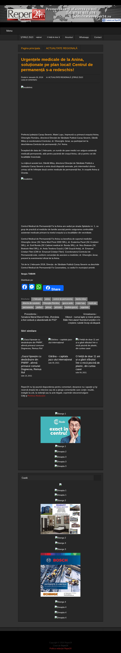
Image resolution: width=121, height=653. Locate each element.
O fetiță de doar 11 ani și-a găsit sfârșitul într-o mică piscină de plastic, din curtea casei (88, 363)
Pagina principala (30, 48)
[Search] (97, 478)
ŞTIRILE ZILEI (77, 77)
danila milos (81, 299)
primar (48, 307)
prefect (39, 307)
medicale (92, 303)
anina (47, 299)
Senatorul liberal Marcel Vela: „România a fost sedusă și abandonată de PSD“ (40, 317)
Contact (98, 37)
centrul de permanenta (62, 299)
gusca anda (68, 303)
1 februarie (37, 299)
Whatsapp (84, 37)
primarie (58, 307)
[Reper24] (60, 13)
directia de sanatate (31, 303)
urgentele (85, 307)
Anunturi (69, 37)
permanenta (28, 307)
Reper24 (64, 645)
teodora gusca (71, 307)
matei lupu (80, 303)
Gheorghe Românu (51, 303)
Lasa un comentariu (29, 80)
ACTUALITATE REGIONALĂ (61, 48)
